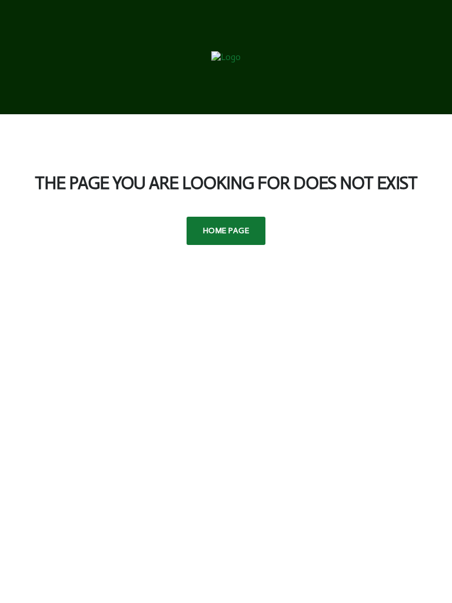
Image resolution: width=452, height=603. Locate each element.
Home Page (226, 231)
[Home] (226, 56)
